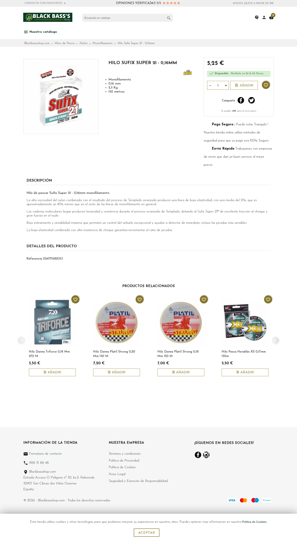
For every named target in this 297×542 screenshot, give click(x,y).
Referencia (34, 258)
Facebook (198, 455)
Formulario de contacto (42, 453)
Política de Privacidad (124, 460)
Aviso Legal (117, 474)
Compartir (241, 100)
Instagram (206, 455)
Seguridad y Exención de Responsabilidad (138, 481)
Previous (21, 340)
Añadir (244, 85)
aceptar (146, 533)
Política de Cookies (122, 467)
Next (276, 340)
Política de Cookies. (254, 521)
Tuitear (252, 100)
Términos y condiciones (125, 453)
